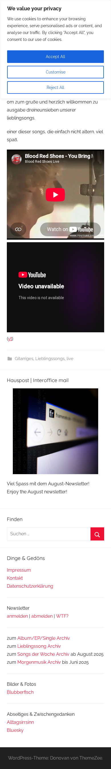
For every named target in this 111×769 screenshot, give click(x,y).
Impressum (19, 570)
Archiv (54, 646)
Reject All (55, 87)
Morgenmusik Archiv (39, 662)
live (70, 358)
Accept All (55, 56)
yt (10, 338)
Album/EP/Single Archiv (43, 638)
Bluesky (15, 730)
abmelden (42, 616)
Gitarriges (24, 358)
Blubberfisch (20, 692)
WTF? (62, 616)
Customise (55, 72)
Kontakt (15, 578)
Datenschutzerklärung (30, 586)
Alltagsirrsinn (20, 722)
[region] (55, 49)
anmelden (17, 616)
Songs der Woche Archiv (43, 654)
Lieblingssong (31, 646)
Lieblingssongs (50, 358)
